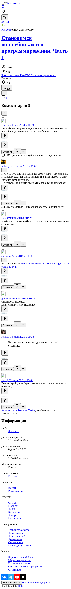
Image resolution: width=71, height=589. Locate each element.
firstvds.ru (13, 431)
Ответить (7, 152)
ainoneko (6, 256)
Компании (14, 512)
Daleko (5, 217)
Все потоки (13, 3)
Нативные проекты (19, 563)
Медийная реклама (19, 560)
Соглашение (15, 542)
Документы (15, 539)
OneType (6, 124)
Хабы (11, 508)
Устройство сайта (18, 529)
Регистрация (15, 490)
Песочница (14, 518)
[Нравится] (4, 135)
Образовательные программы (25, 566)
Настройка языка (11, 582)
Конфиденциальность (21, 545)
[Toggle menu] (2, 4)
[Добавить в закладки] (17, 151)
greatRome (7, 298)
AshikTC (6, 336)
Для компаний (16, 536)
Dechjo (5, 380)
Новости (13, 505)
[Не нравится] (4, 145)
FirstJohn (6, 29)
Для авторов (15, 533)
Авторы (13, 515)
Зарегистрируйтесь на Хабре (18, 410)
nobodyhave (8, 166)
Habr (20, 586)
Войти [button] (5, 21)
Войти (12, 487)
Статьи (12, 502)
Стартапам (14, 569)
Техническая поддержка (36, 582)
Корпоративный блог (20, 557)
